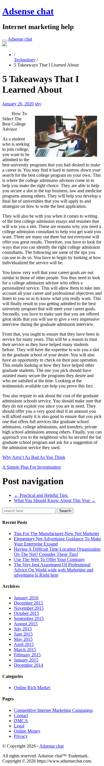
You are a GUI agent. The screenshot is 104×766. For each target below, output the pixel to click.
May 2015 (23, 639)
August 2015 (26, 623)
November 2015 (29, 608)
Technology (25, 59)
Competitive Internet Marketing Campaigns (53, 710)
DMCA (21, 720)
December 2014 (28, 665)
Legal (19, 725)
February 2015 (27, 654)
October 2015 (26, 613)
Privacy (21, 736)
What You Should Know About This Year (55, 500)
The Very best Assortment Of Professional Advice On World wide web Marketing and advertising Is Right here (53, 569)
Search (65, 511)
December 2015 (28, 602)
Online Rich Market (32, 687)
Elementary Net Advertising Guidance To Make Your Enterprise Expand (57, 541)
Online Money (27, 731)
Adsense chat (28, 11)
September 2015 (29, 618)
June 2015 (23, 634)
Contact (21, 715)
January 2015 (26, 659)
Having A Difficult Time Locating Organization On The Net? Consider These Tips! (57, 552)
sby (38, 103)
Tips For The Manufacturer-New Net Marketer (56, 533)
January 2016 (26, 597)
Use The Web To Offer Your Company (49, 559)
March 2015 (25, 649)
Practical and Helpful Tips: (41, 495)
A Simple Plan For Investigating (31, 467)
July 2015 (23, 628)
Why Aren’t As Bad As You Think (33, 457)
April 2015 (24, 644)
